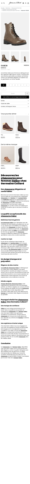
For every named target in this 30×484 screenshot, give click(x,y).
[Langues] (23, 3)
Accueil (2, 8)
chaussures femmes (16, 8)
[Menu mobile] (2, 3)
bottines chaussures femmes (9, 9)
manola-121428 (25, 10)
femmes (8, 8)
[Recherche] (4, 3)
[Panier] (28, 3)
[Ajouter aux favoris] (27, 93)
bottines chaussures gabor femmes (11, 10)
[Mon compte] (26, 3)
